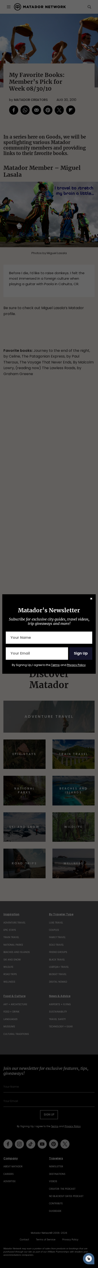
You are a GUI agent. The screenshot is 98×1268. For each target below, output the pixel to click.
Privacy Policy (76, 665)
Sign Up (81, 653)
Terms (55, 665)
